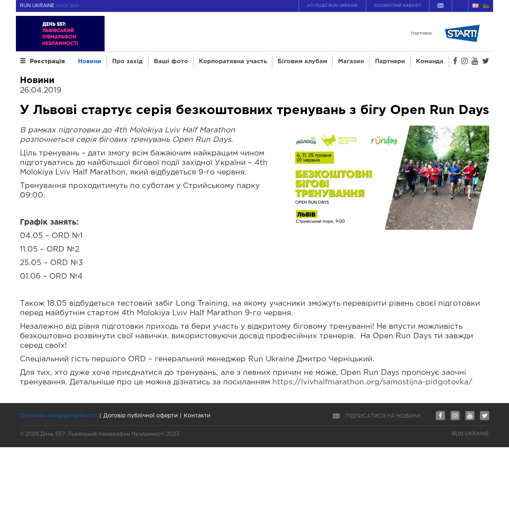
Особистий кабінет (397, 6)
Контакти (197, 415)
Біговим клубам (302, 61)
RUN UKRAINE (49, 6)
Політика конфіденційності (58, 415)
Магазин (351, 61)
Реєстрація (47, 61)
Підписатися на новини (383, 416)
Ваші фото (171, 61)
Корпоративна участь (233, 61)
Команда (429, 61)
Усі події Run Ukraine (332, 6)
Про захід (127, 61)
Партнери (390, 61)
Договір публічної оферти (140, 415)
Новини (89, 61)
